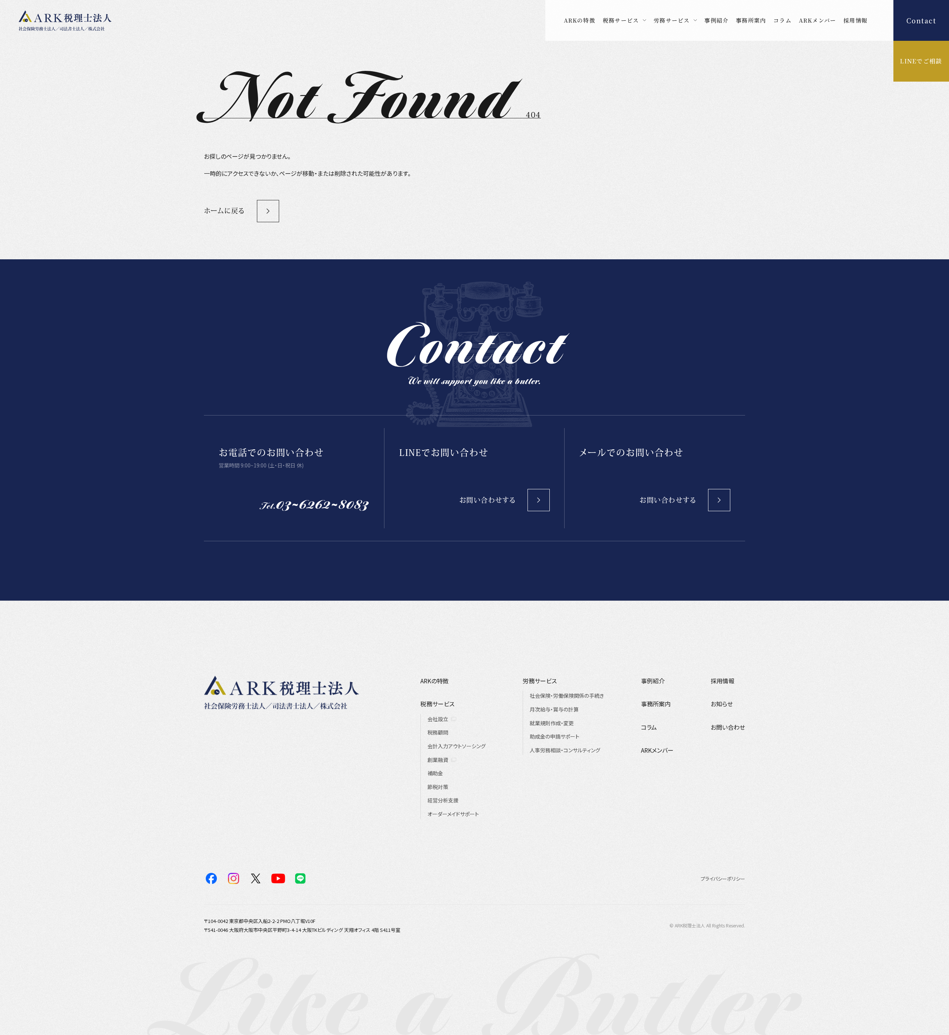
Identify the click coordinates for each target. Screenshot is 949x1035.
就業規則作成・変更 (552, 723)
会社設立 (437, 719)
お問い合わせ (728, 727)
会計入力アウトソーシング (456, 746)
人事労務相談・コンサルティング (565, 750)
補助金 (435, 773)
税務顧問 (437, 732)
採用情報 (855, 20)
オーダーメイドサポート (453, 814)
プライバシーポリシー (723, 878)
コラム (782, 20)
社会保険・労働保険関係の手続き (567, 695)
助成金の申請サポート (554, 736)
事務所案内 (751, 20)
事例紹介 (716, 20)
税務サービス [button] (621, 20)
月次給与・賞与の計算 (554, 709)
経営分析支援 (443, 800)
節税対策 (437, 787)
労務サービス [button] (672, 20)
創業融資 (437, 759)
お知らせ (722, 703)
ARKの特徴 (579, 20)
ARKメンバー (817, 20)
